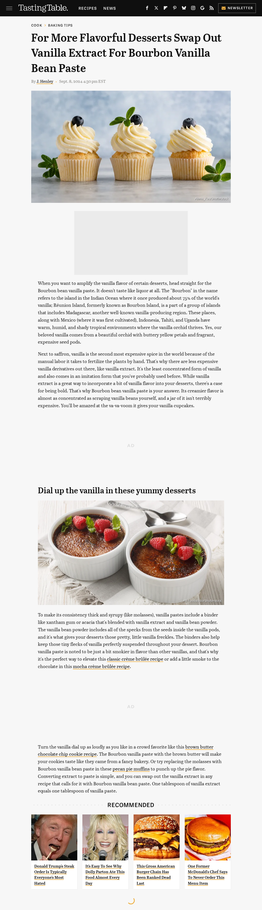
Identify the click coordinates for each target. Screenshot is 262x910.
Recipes (88, 8)
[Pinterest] (174, 9)
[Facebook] (147, 9)
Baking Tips (60, 25)
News (109, 8)
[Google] (202, 9)
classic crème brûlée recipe (135, 659)
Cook (36, 25)
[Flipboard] (165, 9)
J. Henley (45, 81)
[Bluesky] (184, 9)
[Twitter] (156, 9)
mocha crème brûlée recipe (101, 666)
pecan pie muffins (131, 768)
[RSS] (211, 9)
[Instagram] (193, 9)
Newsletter (240, 7)
